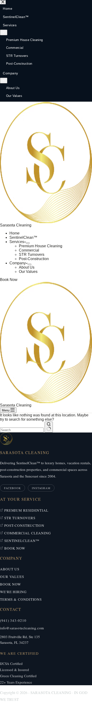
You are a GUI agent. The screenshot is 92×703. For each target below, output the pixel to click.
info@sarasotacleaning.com (22, 628)
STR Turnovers (31, 254)
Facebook (12, 488)
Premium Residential (25, 510)
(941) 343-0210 (13, 620)
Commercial (29, 250)
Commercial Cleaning (27, 533)
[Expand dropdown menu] (28, 243)
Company (17, 263)
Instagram (41, 488)
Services (16, 242)
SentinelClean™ (23, 237)
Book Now (8, 280)
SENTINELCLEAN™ (21, 540)
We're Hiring (13, 591)
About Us (26, 267)
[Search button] (49, 427)
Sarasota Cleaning (15, 225)
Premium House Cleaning (40, 246)
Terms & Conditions (21, 599)
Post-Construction (34, 259)
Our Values (28, 272)
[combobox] (22, 430)
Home (14, 233)
